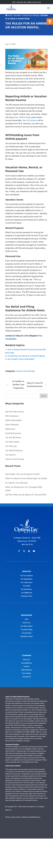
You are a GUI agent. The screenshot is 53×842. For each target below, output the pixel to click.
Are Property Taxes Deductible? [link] (21, 359)
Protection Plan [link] (26, 596)
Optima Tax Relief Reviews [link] (31, 817)
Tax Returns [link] (10, 455)
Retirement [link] (10, 429)
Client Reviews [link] (26, 670)
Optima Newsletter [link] (13, 420)
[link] (50, 21)
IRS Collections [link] (12, 416)
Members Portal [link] (27, 636)
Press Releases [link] (12, 424)
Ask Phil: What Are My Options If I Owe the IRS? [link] (25, 495)
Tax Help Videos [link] (12, 442)
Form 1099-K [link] (19, 117)
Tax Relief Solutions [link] (14, 450)
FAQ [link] (26, 619)
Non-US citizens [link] (30, 120)
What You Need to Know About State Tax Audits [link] (26, 478)
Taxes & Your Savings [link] (31, 15)
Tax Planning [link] (11, 446)
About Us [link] (26, 659)
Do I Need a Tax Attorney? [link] (16, 483)
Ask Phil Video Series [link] (14, 412)
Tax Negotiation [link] (26, 579)
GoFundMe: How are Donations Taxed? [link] (22, 474)
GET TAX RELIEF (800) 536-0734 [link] (26, 2)
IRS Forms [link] (26, 623)
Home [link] (9, 15)
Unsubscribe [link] (26, 633)
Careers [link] (26, 666)
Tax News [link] (18, 15)
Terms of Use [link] (15, 817)
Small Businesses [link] (13, 433)
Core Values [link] (26, 673)
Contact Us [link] (26, 677)
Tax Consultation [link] (26, 576)
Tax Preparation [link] (27, 582)
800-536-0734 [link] (27, 544)
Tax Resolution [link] (26, 589)
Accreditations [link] (26, 663)
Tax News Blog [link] (26, 629)
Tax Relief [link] (26, 586)
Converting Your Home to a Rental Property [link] (26, 356)
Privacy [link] (7, 817)
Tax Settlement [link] (26, 593)
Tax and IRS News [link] (13, 437)
